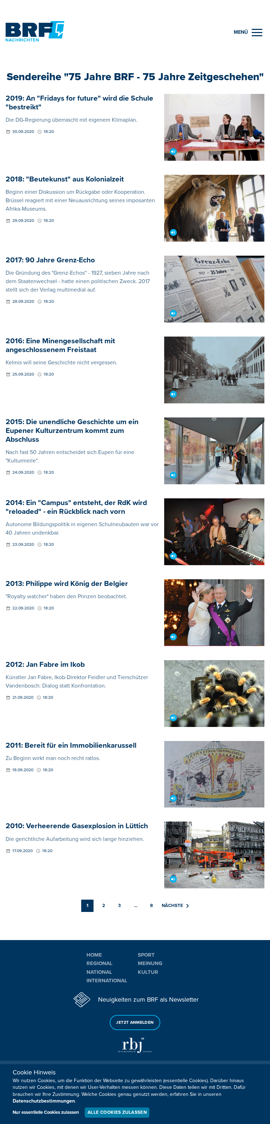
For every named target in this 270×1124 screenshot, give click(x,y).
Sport (146, 955)
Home (94, 955)
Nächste (172, 905)
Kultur (148, 972)
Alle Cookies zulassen (117, 1112)
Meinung (150, 963)
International (106, 980)
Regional (99, 963)
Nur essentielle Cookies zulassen (46, 1112)
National (99, 972)
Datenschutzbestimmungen (44, 1101)
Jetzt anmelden (135, 1022)
